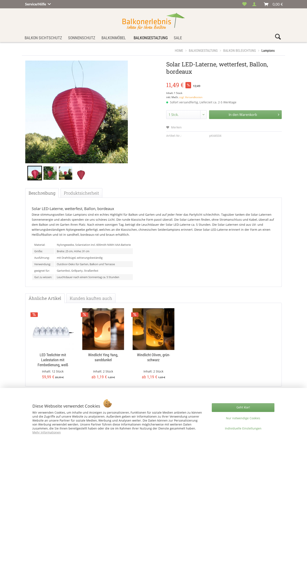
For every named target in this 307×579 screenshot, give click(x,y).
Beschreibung (42, 193)
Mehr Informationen (46, 432)
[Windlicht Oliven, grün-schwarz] (153, 329)
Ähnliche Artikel (45, 298)
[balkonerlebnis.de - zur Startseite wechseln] (153, 21)
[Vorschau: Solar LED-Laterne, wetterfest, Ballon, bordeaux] (34, 173)
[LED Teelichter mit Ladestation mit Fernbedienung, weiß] (53, 329)
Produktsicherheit (81, 193)
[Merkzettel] (244, 4)
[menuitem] (244, 4)
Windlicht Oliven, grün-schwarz (153, 357)
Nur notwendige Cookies (243, 418)
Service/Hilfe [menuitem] (36, 3)
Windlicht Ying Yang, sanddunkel (103, 357)
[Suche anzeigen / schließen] (278, 37)
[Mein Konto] (255, 4)
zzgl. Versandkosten (190, 97)
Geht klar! (243, 407)
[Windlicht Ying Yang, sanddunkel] (103, 329)
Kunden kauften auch (91, 298)
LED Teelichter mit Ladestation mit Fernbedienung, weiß (53, 360)
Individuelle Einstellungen (243, 428)
